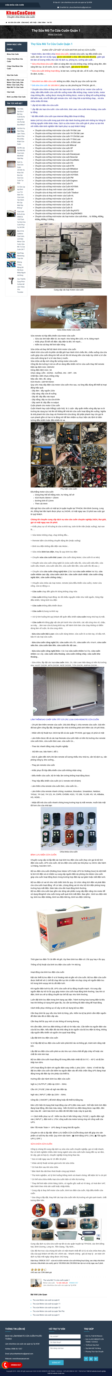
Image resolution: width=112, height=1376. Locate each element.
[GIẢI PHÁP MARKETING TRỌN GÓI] (11, 255)
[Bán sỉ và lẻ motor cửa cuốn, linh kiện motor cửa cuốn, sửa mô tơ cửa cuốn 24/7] (11, 233)
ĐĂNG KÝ (56, 1362)
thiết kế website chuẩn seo (56, 1373)
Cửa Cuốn (10, 92)
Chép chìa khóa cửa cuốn (15, 60)
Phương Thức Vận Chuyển (94, 1351)
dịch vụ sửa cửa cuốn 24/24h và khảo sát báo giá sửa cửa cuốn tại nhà (20, 172)
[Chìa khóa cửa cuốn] (21, 15)
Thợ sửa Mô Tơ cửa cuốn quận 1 (52, 44)
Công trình (42, 22)
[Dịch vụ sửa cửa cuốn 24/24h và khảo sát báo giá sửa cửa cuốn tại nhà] (11, 164)
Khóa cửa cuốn (13, 54)
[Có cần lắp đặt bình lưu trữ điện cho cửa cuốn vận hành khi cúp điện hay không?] (11, 189)
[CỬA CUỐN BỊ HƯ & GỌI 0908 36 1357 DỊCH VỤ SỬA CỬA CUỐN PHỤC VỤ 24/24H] (11, 213)
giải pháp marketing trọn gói (20, 255)
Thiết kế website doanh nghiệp (96, 1371)
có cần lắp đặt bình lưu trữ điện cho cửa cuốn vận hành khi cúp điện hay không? (21, 197)
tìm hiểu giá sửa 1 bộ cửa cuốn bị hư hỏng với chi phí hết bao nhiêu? (21, 117)
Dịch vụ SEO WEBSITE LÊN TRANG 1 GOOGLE (95, 1340)
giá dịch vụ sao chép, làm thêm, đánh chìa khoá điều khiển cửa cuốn (21, 136)
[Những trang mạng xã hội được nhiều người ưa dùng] (11, 264)
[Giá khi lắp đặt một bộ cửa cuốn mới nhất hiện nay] (11, 150)
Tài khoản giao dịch (92, 1345)
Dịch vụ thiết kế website (94, 1336)
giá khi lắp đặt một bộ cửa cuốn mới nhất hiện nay (21, 153)
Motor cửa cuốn (55, 34)
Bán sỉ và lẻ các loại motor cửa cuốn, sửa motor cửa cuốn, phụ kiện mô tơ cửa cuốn (15, 83)
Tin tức (49, 22)
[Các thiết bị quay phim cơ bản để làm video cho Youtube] (11, 281)
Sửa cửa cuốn (12, 75)
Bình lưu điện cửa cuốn (16, 97)
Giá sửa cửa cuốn (14, 22)
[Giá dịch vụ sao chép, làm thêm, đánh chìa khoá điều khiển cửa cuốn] (11, 130)
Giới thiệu (33, 22)
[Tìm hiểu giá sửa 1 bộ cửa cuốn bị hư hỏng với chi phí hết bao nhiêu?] (11, 111)
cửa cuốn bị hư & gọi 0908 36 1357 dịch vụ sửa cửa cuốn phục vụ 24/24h (21, 219)
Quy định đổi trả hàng (93, 1348)
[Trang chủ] (6, 22)
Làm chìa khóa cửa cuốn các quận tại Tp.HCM (76, 2)
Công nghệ (25, 22)
